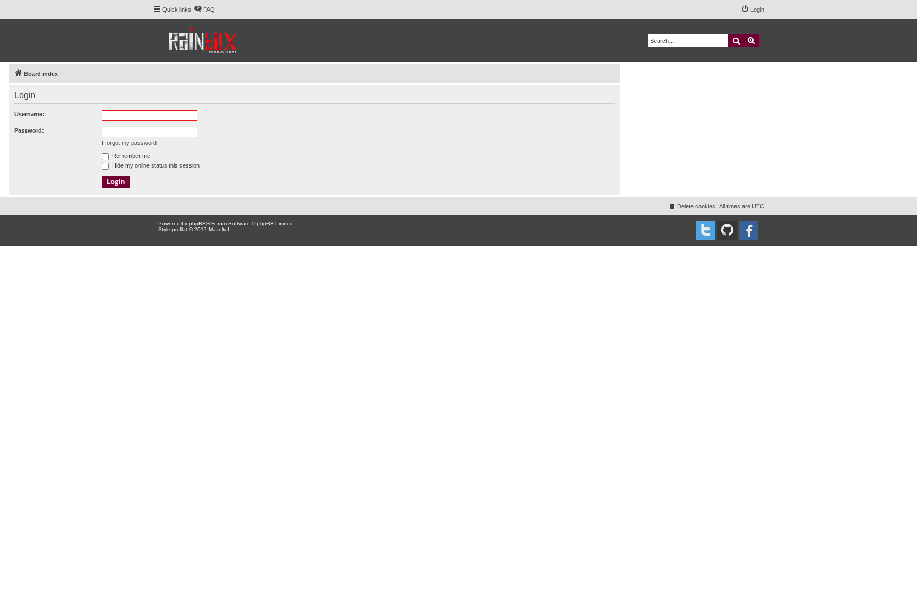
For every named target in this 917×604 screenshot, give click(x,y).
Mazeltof (219, 229)
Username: (29, 114)
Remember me (130, 156)
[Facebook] (748, 230)
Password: (29, 130)
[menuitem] (204, 9)
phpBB (197, 223)
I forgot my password (129, 142)
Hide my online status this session (155, 165)
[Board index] (203, 40)
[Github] (727, 230)
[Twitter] (705, 230)
